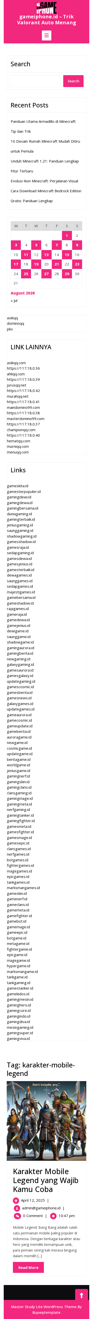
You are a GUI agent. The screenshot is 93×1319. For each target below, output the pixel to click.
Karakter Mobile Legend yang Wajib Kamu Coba (46, 1180)
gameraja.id (17, 614)
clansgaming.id (19, 792)
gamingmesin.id (20, 999)
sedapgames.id (20, 586)
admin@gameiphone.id (41, 1207)
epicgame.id (17, 954)
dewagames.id (19, 575)
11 (26, 254)
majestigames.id (21, 591)
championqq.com (21, 429)
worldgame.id (18, 764)
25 (26, 273)
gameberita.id (19, 731)
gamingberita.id (20, 653)
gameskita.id (17, 485)
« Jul (14, 300)
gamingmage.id (20, 798)
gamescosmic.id (20, 686)
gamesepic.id (18, 842)
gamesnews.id (19, 697)
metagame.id (18, 943)
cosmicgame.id (19, 748)
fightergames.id (20, 865)
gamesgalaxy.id (20, 675)
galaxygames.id (20, 703)
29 (67, 273)
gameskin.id (17, 893)
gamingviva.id (18, 1038)
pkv (10, 328)
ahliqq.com (16, 373)
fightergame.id (19, 949)
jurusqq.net (16, 385)
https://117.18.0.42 (23, 390)
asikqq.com (16, 362)
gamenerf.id (17, 898)
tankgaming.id (18, 982)
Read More (31, 1269)
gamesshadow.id (21, 541)
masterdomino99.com (25, 418)
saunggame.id (19, 636)
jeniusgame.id (18, 770)
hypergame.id (18, 965)
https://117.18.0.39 (23, 379)
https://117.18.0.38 (23, 412)
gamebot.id (16, 921)
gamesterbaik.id (20, 569)
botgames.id (17, 859)
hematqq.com (18, 440)
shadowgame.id (20, 642)
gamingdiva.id (18, 1021)
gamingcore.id (19, 1010)
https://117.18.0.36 (23, 368)
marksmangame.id (22, 971)
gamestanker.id (20, 988)
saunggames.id (19, 580)
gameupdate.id (19, 725)
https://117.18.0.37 (23, 423)
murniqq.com (18, 446)
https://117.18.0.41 (23, 401)
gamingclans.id (19, 787)
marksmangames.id (23, 887)
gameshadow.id (20, 603)
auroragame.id (19, 737)
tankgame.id (17, 976)
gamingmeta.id (19, 804)
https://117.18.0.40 (23, 435)
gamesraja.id (18, 547)
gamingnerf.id (18, 775)
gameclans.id (18, 904)
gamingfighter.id (21, 820)
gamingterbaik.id (21, 519)
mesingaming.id (20, 1027)
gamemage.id (18, 926)
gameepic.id (17, 932)
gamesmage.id (19, 837)
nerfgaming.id (18, 809)
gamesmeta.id (19, 826)
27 (46, 273)
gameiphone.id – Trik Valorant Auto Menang (46, 19)
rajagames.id (18, 608)
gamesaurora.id (20, 670)
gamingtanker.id (20, 815)
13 (46, 254)
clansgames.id (19, 848)
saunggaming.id (20, 530)
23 (77, 263)
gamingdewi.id (19, 496)
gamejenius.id (18, 625)
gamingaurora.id (20, 647)
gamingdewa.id (19, 502)
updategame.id (19, 753)
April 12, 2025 (33, 1200)
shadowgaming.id (21, 536)
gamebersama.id (21, 597)
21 (57, 263)
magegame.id (18, 960)
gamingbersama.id (22, 508)
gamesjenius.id (19, 563)
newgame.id (17, 742)
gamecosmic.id (19, 720)
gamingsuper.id (20, 1032)
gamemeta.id (18, 909)
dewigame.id (18, 630)
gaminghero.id (19, 1004)
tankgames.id (18, 882)
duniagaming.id (19, 513)
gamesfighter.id (20, 831)
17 (16, 263)
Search (21, 64)
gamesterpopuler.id (24, 491)
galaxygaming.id (20, 664)
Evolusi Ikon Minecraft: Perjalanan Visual (44, 180)
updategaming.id (21, 681)
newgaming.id (18, 658)
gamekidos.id (18, 993)
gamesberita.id (19, 692)
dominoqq (15, 323)
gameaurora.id (19, 714)
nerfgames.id (18, 854)
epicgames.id (18, 876)
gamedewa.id (18, 619)
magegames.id (19, 871)
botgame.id (16, 937)
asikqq (12, 317)
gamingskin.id (18, 781)
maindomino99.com (23, 407)
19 (36, 263)
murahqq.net (18, 396)
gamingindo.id (18, 1016)
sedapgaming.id (20, 552)
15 (67, 254)
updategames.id (20, 709)
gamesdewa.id (19, 558)
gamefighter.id (19, 915)
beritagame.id (19, 759)
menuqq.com (18, 452)
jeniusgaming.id (20, 524)
